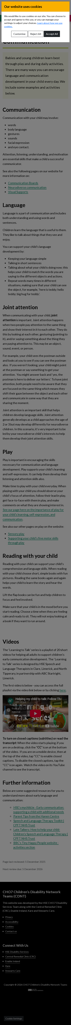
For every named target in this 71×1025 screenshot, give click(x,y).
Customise (19, 33)
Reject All (35, 33)
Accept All (52, 33)
